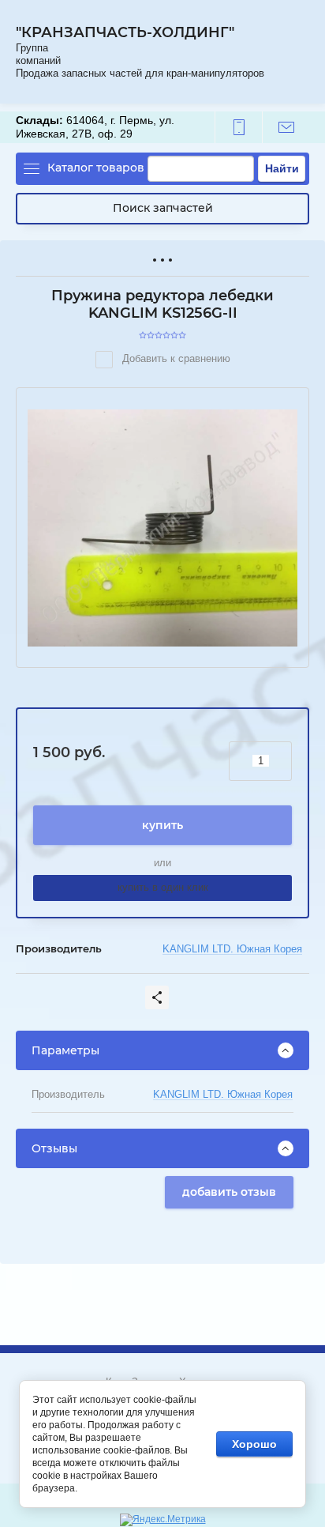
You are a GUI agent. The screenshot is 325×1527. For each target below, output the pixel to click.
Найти (282, 168)
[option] (162, 528)
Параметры (65, 1050)
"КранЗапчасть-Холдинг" (125, 32)
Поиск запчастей (163, 208)
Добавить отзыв (229, 1192)
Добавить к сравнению (174, 358)
